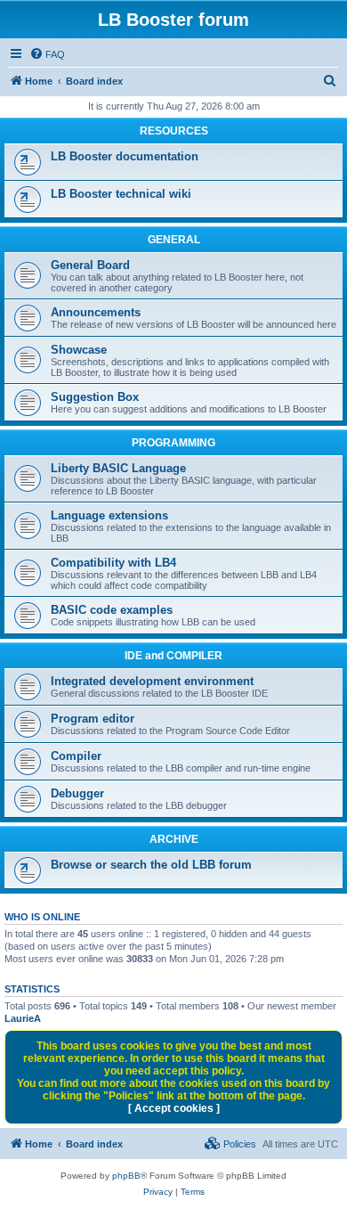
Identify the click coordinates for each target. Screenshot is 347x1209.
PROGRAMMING (173, 443)
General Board (90, 265)
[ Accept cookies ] (174, 1108)
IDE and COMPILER (173, 655)
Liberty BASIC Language (118, 468)
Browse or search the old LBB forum (151, 864)
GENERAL (174, 239)
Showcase (79, 349)
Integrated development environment (152, 681)
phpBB (126, 1175)
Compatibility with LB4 (113, 562)
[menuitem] (47, 54)
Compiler (76, 756)
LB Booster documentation (124, 156)
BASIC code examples (112, 610)
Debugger (77, 793)
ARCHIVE (173, 839)
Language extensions (109, 515)
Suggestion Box (95, 397)
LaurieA (22, 1018)
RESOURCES (174, 131)
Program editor (92, 718)
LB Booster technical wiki (121, 193)
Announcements (96, 312)
